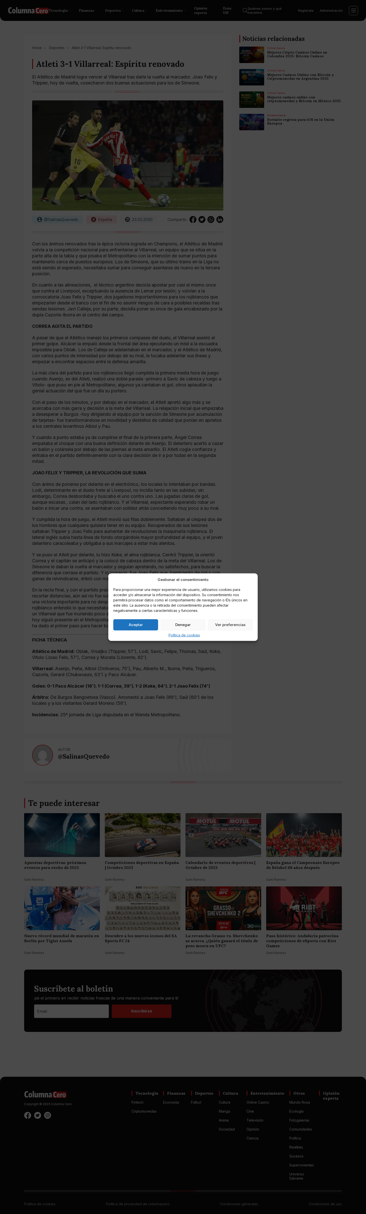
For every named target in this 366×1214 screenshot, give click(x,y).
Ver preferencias (230, 624)
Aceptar (136, 624)
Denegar (183, 624)
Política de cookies (184, 635)
